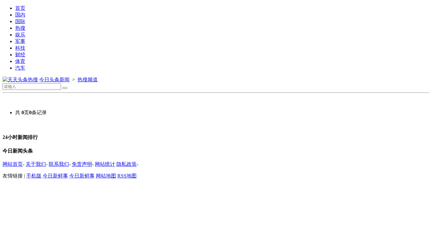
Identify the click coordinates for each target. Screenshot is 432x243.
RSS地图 (127, 175)
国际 (20, 21)
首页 (20, 8)
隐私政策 (126, 164)
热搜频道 (87, 79)
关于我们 (36, 164)
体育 (20, 61)
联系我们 (59, 164)
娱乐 (20, 34)
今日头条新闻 (54, 79)
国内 (20, 14)
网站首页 (13, 164)
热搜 (20, 28)
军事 (20, 41)
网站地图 (106, 175)
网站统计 (105, 164)
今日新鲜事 (55, 175)
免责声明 (82, 164)
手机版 (33, 175)
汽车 (20, 68)
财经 (20, 54)
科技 (20, 48)
